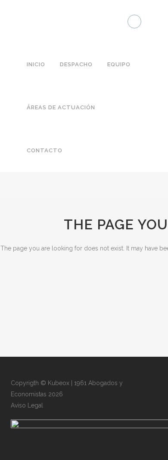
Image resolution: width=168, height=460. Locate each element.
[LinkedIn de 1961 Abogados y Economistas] (134, 21)
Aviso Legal (27, 405)
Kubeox (58, 383)
